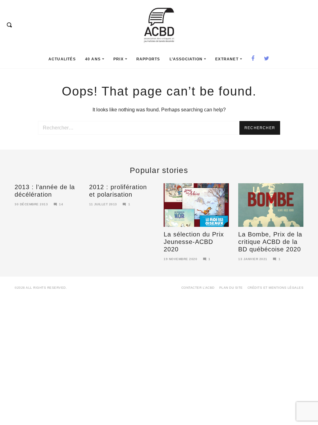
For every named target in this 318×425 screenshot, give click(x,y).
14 (61, 204)
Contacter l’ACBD (198, 287)
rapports (148, 59)
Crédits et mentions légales (276, 287)
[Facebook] (253, 59)
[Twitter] (266, 59)
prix (118, 59)
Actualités (62, 59)
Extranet (226, 59)
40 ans (93, 59)
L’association (186, 59)
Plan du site (231, 287)
